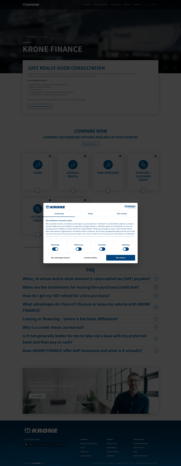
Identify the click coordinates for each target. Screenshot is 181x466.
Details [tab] (90, 214)
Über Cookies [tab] (122, 214)
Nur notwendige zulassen (60, 258)
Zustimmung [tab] (59, 214)
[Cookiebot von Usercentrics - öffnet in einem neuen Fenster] (126, 206)
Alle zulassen (120, 258)
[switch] (79, 249)
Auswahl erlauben (90, 258)
